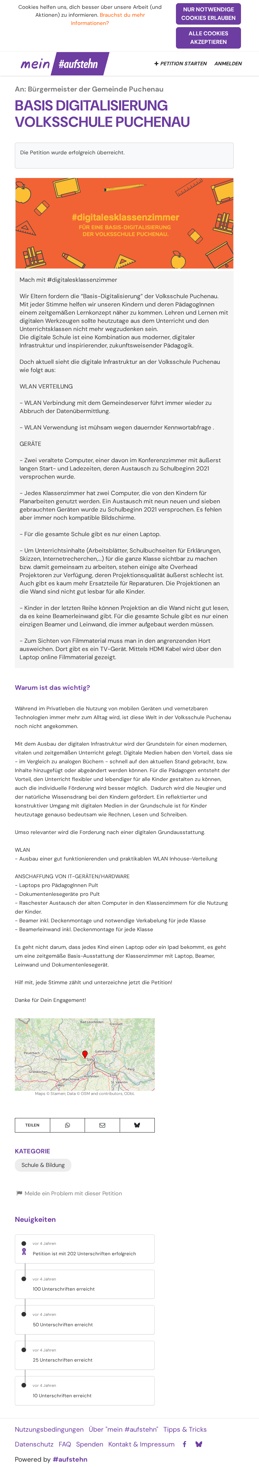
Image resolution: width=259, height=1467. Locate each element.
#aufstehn (70, 1459)
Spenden (89, 1444)
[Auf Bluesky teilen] (137, 1125)
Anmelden (228, 63)
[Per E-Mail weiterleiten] (102, 1125)
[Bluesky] (198, 1445)
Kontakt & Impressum (141, 1444)
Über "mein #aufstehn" (123, 1429)
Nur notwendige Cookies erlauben (208, 14)
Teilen (32, 1125)
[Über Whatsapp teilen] (67, 1125)
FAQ (65, 1444)
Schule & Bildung (43, 1165)
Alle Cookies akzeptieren (208, 38)
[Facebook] (184, 1445)
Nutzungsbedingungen (49, 1429)
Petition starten (183, 63)
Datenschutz (34, 1444)
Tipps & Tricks (185, 1429)
